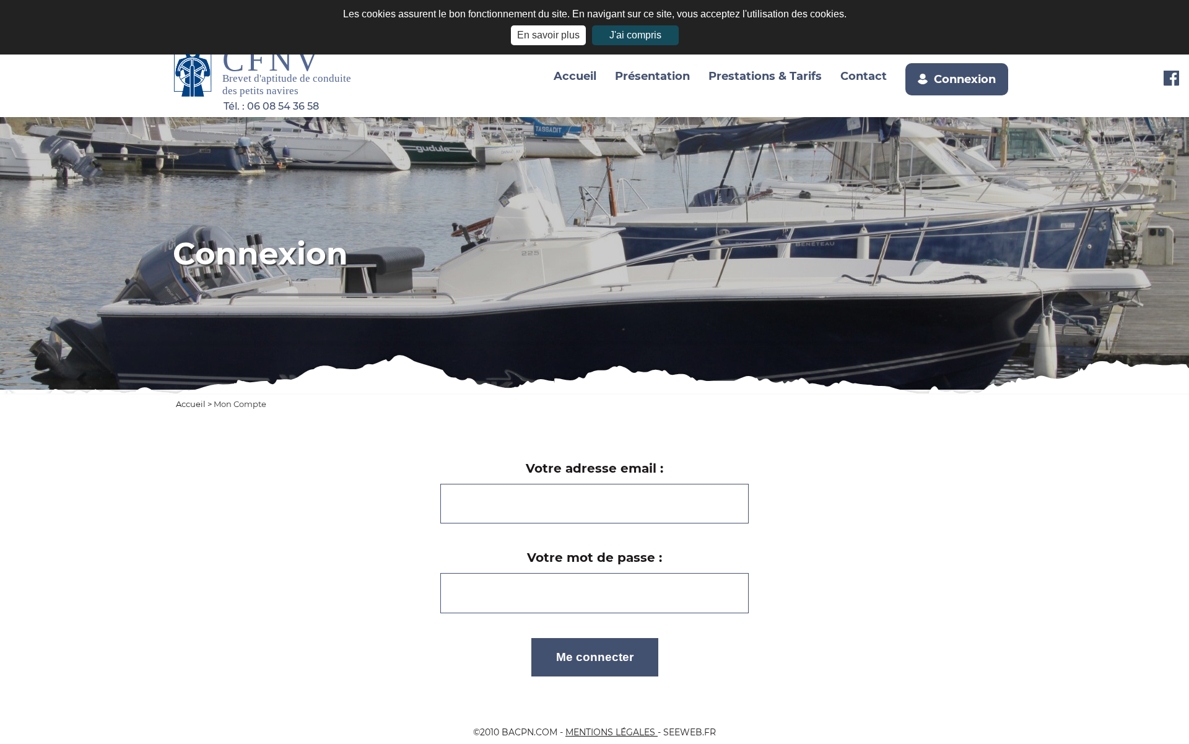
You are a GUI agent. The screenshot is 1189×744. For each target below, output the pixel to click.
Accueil (575, 75)
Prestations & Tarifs (765, 75)
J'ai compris (635, 35)
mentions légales (611, 732)
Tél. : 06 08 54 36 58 (271, 106)
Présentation (652, 75)
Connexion (965, 79)
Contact (863, 75)
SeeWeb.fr (689, 732)
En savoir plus (548, 35)
